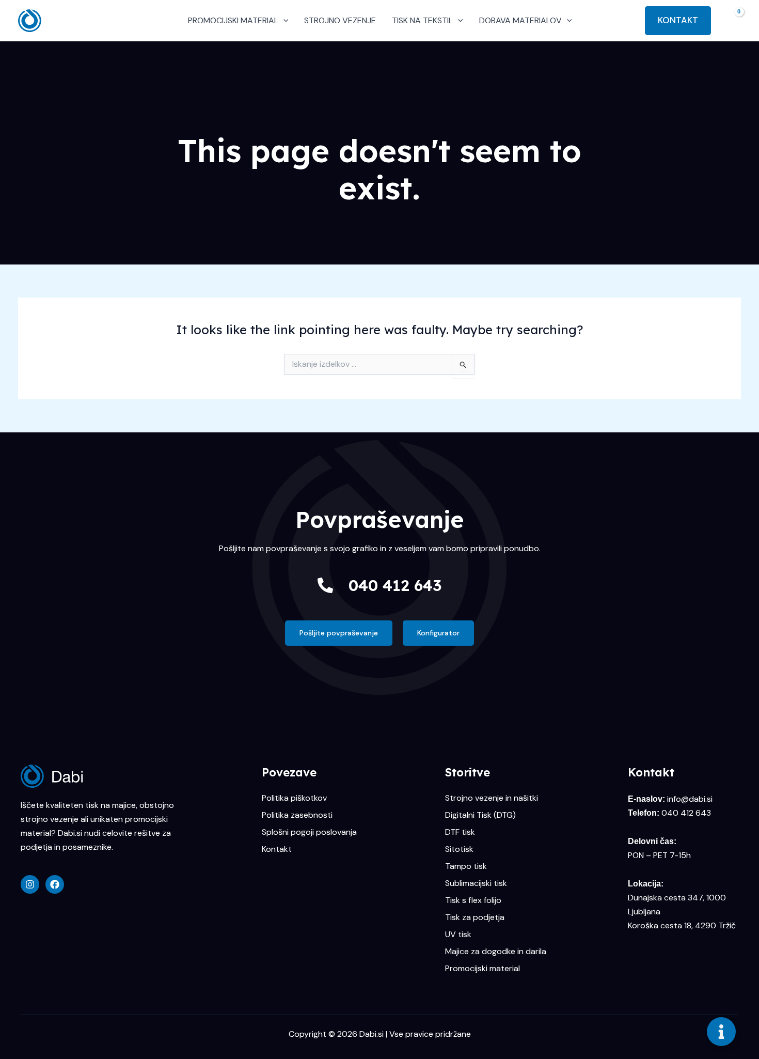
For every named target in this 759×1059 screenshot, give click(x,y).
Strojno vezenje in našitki (491, 798)
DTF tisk (460, 832)
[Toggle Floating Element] (721, 1031)
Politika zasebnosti (297, 815)
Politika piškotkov (294, 798)
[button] (283, 20)
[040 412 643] (325, 585)
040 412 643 (395, 585)
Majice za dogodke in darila (495, 951)
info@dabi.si (690, 798)
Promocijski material (482, 968)
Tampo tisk (466, 866)
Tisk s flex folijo (473, 900)
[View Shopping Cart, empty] (731, 20)
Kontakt (277, 849)
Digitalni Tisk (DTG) (480, 815)
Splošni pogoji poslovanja (309, 832)
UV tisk (458, 934)
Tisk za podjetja (474, 917)
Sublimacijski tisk (476, 883)
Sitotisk (459, 849)
